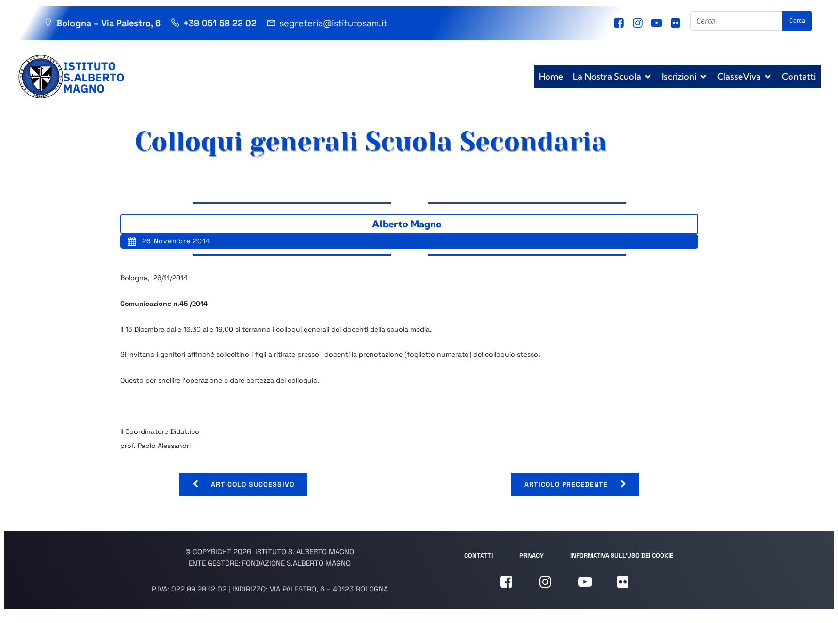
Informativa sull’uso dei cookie (621, 555)
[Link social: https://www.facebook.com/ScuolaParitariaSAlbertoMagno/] (620, 23)
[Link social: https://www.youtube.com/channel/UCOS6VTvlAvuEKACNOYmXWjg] (657, 23)
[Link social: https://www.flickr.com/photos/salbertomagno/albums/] (676, 23)
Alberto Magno (407, 224)
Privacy (531, 555)
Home (551, 76)
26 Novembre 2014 (176, 241)
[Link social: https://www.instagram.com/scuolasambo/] (638, 23)
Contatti (799, 76)
